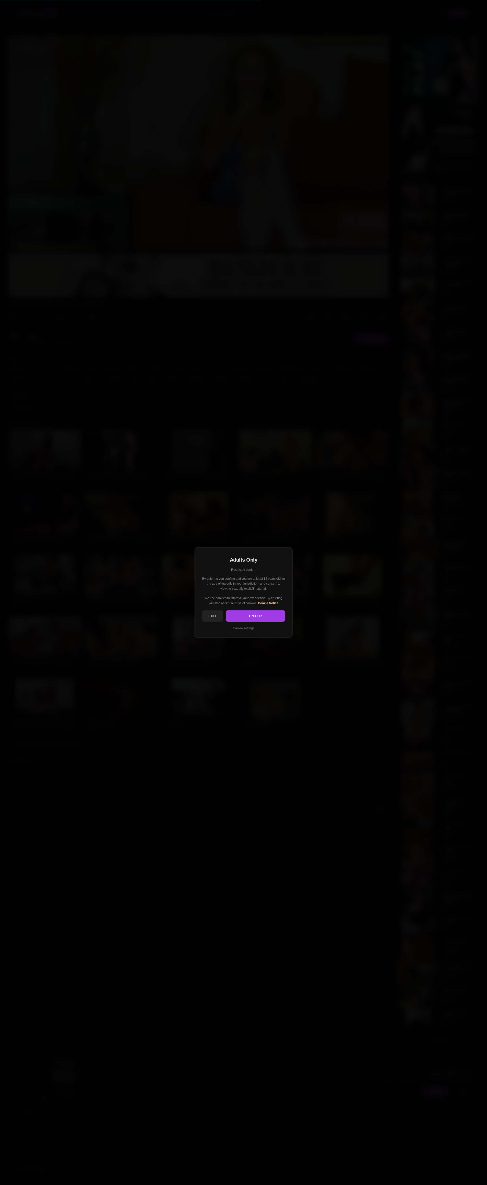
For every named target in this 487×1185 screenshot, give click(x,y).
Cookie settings (243, 628)
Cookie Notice (268, 603)
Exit (212, 616)
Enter (255, 616)
